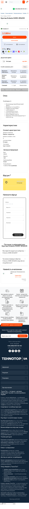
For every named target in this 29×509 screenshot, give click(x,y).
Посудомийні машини (6, 434)
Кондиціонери (4, 450)
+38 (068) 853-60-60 (21, 9)
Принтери (25, 423)
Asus (18, 420)
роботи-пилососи (6, 463)
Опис (2, 89)
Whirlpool (8, 431)
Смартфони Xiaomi (11, 412)
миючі (19, 461)
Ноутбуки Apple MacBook (7, 420)
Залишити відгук (18, 234)
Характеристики (10, 89)
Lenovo (25, 420)
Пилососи (7, 461)
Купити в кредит (14, 40)
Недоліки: (8, 217)
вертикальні (25, 461)
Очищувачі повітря (10, 453)
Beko (14, 430)
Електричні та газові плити (7, 439)
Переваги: (8, 212)
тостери (22, 442)
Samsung (3, 431)
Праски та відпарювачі (6, 460)
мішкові (16, 461)
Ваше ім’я (8, 207)
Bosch (17, 430)
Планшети (6, 414)
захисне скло (24, 414)
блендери (16, 442)
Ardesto (10, 430)
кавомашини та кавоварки (7, 442)
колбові (12, 461)
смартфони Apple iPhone (11, 410)
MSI (1, 422)
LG (24, 430)
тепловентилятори (5, 452)
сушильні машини (22, 433)
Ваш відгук (8, 222)
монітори (9, 423)
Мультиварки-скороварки (20, 441)
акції (2, 489)
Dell (20, 420)
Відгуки (18, 89)
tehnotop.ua (13, 397)
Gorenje (21, 430)
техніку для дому (16, 486)
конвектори (14, 452)
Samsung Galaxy (16, 411)
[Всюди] (21, 2)
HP (22, 420)
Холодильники (4, 430)
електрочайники (5, 444)
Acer (15, 420)
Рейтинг (7, 202)
